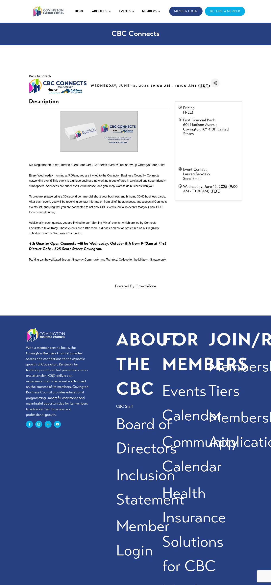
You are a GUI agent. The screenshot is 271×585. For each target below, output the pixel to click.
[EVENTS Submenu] (134, 11)
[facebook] (29, 424)
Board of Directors (146, 436)
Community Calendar (200, 454)
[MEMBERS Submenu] (160, 11)
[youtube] (57, 424)
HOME (79, 11)
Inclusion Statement (150, 487)
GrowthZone (146, 286)
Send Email (192, 178)
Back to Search (40, 76)
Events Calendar (192, 403)
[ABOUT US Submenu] (111, 11)
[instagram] (38, 424)
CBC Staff (124, 406)
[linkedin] (48, 424)
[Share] (215, 83)
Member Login (143, 538)
